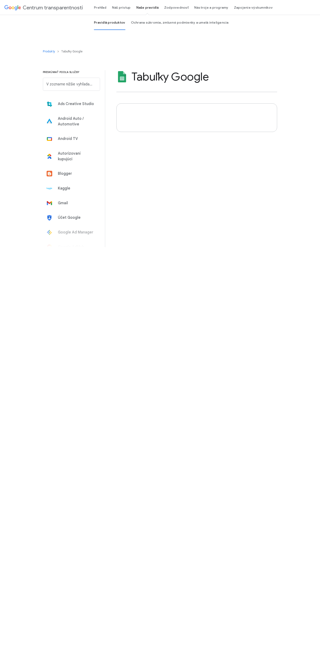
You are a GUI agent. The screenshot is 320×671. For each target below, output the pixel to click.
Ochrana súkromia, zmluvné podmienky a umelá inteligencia (180, 22)
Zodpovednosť (176, 7)
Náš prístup (121, 7)
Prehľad (100, 7)
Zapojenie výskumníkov (253, 7)
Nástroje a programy (211, 7)
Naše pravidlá (147, 7)
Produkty (49, 51)
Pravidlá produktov (109, 22)
